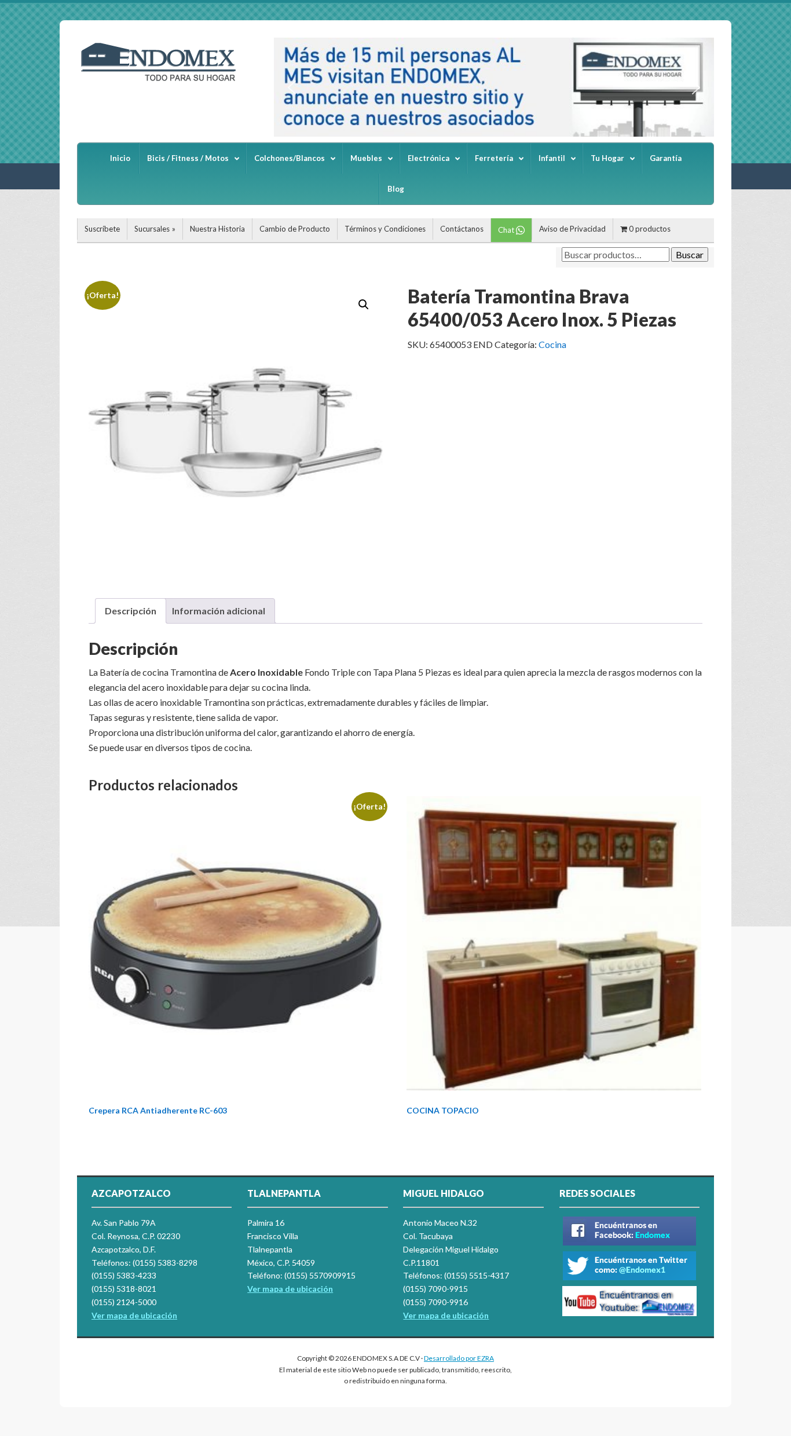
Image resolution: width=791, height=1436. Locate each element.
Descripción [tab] (130, 610)
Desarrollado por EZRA (459, 1358)
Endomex (164, 81)
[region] (494, 87)
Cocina (552, 344)
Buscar (690, 254)
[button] (292, 87)
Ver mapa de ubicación (290, 1289)
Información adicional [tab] (218, 610)
